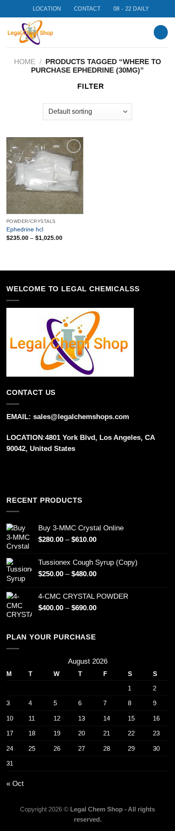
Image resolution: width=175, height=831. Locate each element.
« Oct (15, 784)
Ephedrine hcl (24, 229)
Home (24, 62)
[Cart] (161, 32)
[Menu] (126, 32)
